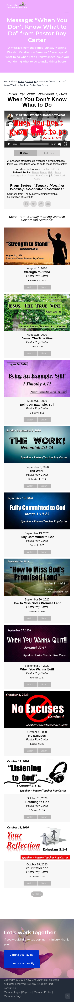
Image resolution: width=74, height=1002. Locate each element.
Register (27, 992)
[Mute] (59, 144)
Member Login (12, 992)
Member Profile (42, 992)
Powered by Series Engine (37, 903)
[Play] (9, 144)
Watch (26, 153)
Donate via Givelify (21, 963)
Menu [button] (64, 5)
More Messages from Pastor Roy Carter (35, 174)
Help (50, 172)
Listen (50, 153)
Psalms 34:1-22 (50, 169)
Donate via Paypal (21, 954)
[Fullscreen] (65, 144)
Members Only (12, 996)
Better (35, 172)
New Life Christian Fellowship (43, 980)
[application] (37, 129)
